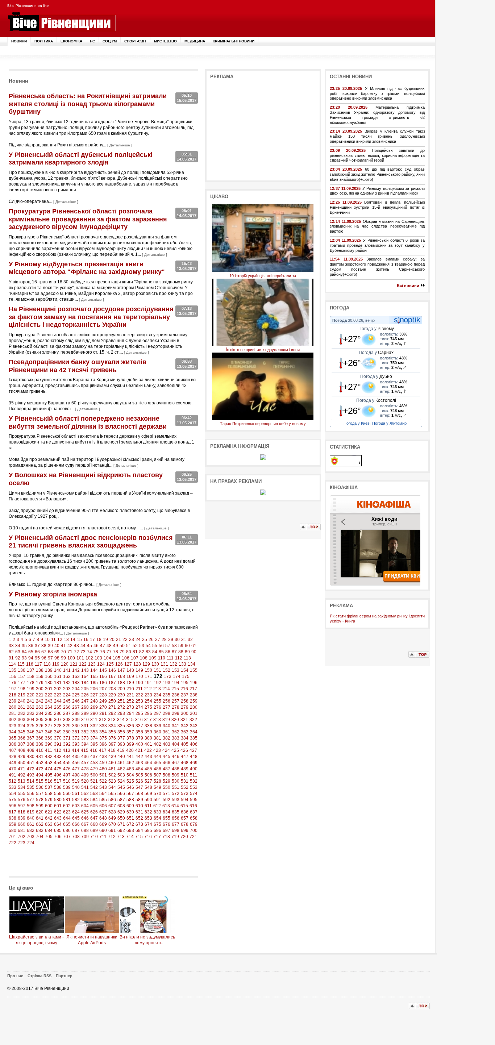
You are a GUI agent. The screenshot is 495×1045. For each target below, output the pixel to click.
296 (148, 713)
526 (139, 781)
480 (103, 768)
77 (109, 651)
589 (139, 799)
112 (178, 658)
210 (130, 688)
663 (49, 824)
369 (49, 738)
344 (12, 731)
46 (96, 645)
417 (103, 750)
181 (58, 682)
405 (184, 744)
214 (166, 688)
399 (130, 744)
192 (157, 682)
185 (94, 682)
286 (58, 713)
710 (94, 836)
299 (175, 713)
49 (115, 645)
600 (49, 805)
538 (58, 787)
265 (58, 707)
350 (67, 731)
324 (21, 725)
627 (103, 812)
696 (157, 830)
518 (67, 781)
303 (21, 719)
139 (49, 670)
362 (175, 731)
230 (121, 695)
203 (67, 688)
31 (183, 639)
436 (85, 756)
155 (193, 670)
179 (39, 682)
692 (121, 830)
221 (39, 695)
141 (67, 670)
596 (12, 805)
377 (121, 738)
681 (21, 830)
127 (128, 664)
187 (112, 682)
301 (193, 713)
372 (76, 738)
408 (21, 750)
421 (139, 750)
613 (166, 805)
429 (21, 756)
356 (121, 731)
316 (139, 719)
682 (30, 830)
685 (58, 830)
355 (112, 731)
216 (184, 688)
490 (193, 768)
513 (21, 781)
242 (39, 701)
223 (58, 695)
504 (130, 775)
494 (39, 775)
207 (103, 688)
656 (175, 818)
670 (112, 824)
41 (63, 645)
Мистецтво (165, 41)
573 (184, 793)
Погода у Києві (357, 423)
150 (148, 670)
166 (103, 676)
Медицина (194, 41)
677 (175, 824)
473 (39, 768)
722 (12, 842)
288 (76, 713)
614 (175, 805)
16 (85, 639)
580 (58, 799)
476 (67, 768)
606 (103, 805)
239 (12, 701)
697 (166, 830)
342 (184, 725)
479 (94, 768)
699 (184, 830)
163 (76, 676)
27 (157, 639)
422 (148, 750)
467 (175, 762)
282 (21, 713)
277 (166, 707)
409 (30, 750)
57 (167, 645)
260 (12, 707)
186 (103, 682)
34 (17, 645)
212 (148, 688)
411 (48, 750)
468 (184, 762)
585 (103, 799)
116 (29, 664)
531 (184, 781)
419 (121, 750)
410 (39, 750)
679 (193, 824)
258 (184, 701)
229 (112, 695)
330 (76, 725)
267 (76, 707)
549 (157, 787)
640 (30, 818)
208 (112, 688)
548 (148, 787)
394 (85, 744)
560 (67, 793)
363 (184, 731)
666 (76, 824)
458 (94, 762)
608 (121, 805)
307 (58, 719)
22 (125, 639)
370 (58, 738)
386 (12, 744)
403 (166, 744)
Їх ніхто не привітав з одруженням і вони (263, 349)
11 (53, 639)
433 (58, 756)
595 (193, 799)
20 (112, 639)
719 (175, 836)
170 (139, 676)
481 (112, 768)
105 (116, 658)
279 (184, 707)
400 (139, 744)
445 (166, 756)
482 (121, 768)
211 (139, 688)
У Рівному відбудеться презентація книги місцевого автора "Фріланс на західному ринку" (87, 268)
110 (161, 658)
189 (130, 682)
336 (130, 725)
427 (193, 750)
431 (39, 756)
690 (103, 830)
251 (121, 701)
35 (24, 645)
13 (66, 639)
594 (184, 799)
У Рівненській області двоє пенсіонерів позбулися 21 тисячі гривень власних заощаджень (91, 541)
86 (167, 651)
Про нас (15, 976)
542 (94, 787)
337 (139, 725)
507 (157, 775)
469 (193, 762)
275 (148, 707)
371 (67, 738)
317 (148, 719)
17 (92, 639)
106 (125, 658)
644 (67, 818)
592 (166, 799)
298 (166, 713)
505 (139, 775)
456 (76, 762)
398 (121, 744)
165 (94, 676)
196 (193, 682)
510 (184, 775)
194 (175, 682)
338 (148, 725)
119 (55, 664)
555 (21, 793)
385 (193, 738)
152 (166, 670)
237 (184, 695)
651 (130, 818)
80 (128, 651)
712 (112, 836)
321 (184, 719)
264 (49, 707)
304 (30, 719)
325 (30, 725)
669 (103, 824)
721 (193, 836)
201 (49, 688)
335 (121, 725)
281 (12, 713)
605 (94, 805)
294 (130, 713)
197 (12, 688)
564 (103, 793)
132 (173, 664)
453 (49, 762)
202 (58, 688)
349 (58, 731)
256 (166, 701)
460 (112, 762)
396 (103, 744)
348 (49, 731)
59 (180, 645)
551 (175, 787)
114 (12, 664)
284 (39, 713)
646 (85, 818)
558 (49, 793)
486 (157, 768)
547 (139, 787)
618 (21, 812)
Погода (339, 320)
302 (12, 719)
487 (166, 768)
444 (157, 756)
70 (63, 651)
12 (59, 639)
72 (76, 651)
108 (143, 658)
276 (157, 707)
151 (157, 670)
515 (39, 781)
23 (131, 639)
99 (63, 658)
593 (175, 799)
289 (85, 713)
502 (112, 775)
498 (76, 775)
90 (193, 651)
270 (103, 707)
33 (11, 645)
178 (30, 682)
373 (85, 738)
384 (184, 738)
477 (76, 768)
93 (24, 658)
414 (75, 750)
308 (67, 719)
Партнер (64, 976)
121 (74, 664)
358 (139, 731)
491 (12, 775)
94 (30, 658)
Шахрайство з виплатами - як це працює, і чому (36, 939)
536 (39, 787)
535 (30, 787)
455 (67, 762)
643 (58, 818)
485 (148, 768)
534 (21, 787)
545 (121, 787)
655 (166, 818)
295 (139, 713)
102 (89, 658)
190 (139, 682)
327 (49, 725)
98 (56, 658)
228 (103, 695)
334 (112, 725)
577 (30, 799)
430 (30, 756)
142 (76, 670)
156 (12, 676)
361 (166, 731)
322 (193, 719)
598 (30, 805)
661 (30, 824)
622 (58, 812)
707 (67, 836)
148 (130, 670)
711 (103, 836)
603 (76, 805)
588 (130, 799)
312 (103, 719)
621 (49, 812)
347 (39, 731)
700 (193, 830)
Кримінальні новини (233, 41)
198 (21, 688)
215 (175, 688)
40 (56, 645)
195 (184, 682)
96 (43, 658)
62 (11, 651)
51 (128, 645)
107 (134, 658)
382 (166, 738)
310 (85, 719)
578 (39, 799)
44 (83, 645)
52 (135, 645)
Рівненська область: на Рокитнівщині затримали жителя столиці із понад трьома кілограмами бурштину (88, 103)
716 (148, 836)
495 (49, 775)
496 (58, 775)
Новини (19, 41)
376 (112, 738)
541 (85, 787)
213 (157, 688)
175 (186, 676)
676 (166, 824)
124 (101, 664)
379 (139, 738)
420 (130, 750)
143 (85, 670)
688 (85, 830)
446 (175, 756)
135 (12, 670)
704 (39, 836)
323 (12, 725)
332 (94, 725)
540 (76, 787)
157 (21, 676)
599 (39, 805)
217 (193, 688)
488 (175, 768)
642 (49, 818)
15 (79, 639)
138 (39, 670)
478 (85, 768)
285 (49, 713)
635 (175, 812)
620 (39, 812)
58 (174, 645)
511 (193, 775)
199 (30, 688)
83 (148, 651)
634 (166, 812)
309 (76, 719)
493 (30, 775)
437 (94, 756)
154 (184, 670)
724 (30, 842)
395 (94, 744)
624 (76, 812)
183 (76, 682)
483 (130, 768)
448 (193, 756)
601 (58, 805)
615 (184, 805)
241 (30, 701)
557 (39, 793)
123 (92, 664)
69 (56, 651)
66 (37, 651)
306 (49, 719)
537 (49, 787)
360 (157, 731)
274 (139, 707)
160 (49, 676)
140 (58, 670)
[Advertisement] (299, 18)
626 (94, 812)
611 (148, 805)
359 (148, 731)
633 (157, 812)
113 (187, 658)
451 (30, 762)
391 (58, 744)
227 (94, 695)
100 (71, 658)
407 (12, 750)
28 (164, 639)
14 (72, 639)
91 (11, 658)
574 (193, 793)
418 (112, 750)
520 (85, 781)
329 (67, 725)
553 (193, 787)
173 (167, 676)
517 (58, 781)
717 (157, 836)
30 (177, 639)
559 (58, 793)
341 (175, 725)
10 (47, 639)
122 (83, 664)
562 (85, 793)
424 (166, 750)
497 (67, 775)
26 (151, 639)
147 (121, 670)
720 (184, 836)
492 (21, 775)
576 (21, 799)
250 (112, 701)
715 (139, 836)
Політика (43, 41)
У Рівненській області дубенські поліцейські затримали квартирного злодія (81, 158)
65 (30, 651)
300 (184, 713)
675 (157, 824)
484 (139, 768)
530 (175, 781)
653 (148, 818)
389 (39, 744)
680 (12, 830)
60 (187, 645)
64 (24, 651)
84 (154, 651)
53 (141, 645)
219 (21, 695)
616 (193, 805)
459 (103, 762)
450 (21, 762)
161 (58, 676)
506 (148, 775)
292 (112, 713)
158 (30, 676)
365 (12, 738)
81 (135, 651)
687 (76, 830)
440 (121, 756)
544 (112, 787)
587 (121, 799)
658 (193, 818)
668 (94, 824)
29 (170, 639)
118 (47, 664)
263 (39, 707)
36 (30, 645)
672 (130, 824)
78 (115, 651)
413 (66, 750)
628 (112, 812)
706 (58, 836)
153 (175, 670)
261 (21, 707)
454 (58, 762)
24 (138, 639)
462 (130, 762)
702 (21, 836)
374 (94, 738)
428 (12, 756)
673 (139, 824)
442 (139, 756)
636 (184, 812)
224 (67, 695)
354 (103, 731)
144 (94, 670)
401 (148, 744)
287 (67, 713)
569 (148, 793)
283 (30, 713)
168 (121, 676)
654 (157, 818)
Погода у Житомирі (389, 423)
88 (180, 651)
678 (184, 824)
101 (80, 658)
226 (85, 695)
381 (157, 738)
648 (103, 818)
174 (176, 676)
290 (94, 713)
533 (12, 787)
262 (30, 707)
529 (166, 781)
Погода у (376, 328)
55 (154, 645)
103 (98, 658)
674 (148, 824)
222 (49, 695)
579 (49, 799)
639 (21, 818)
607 (112, 805)
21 (118, 639)
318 (157, 719)
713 (121, 836)
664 (58, 824)
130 (155, 664)
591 (157, 799)
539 (67, 787)
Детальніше (119, 145)
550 (166, 787)
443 (148, 756)
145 (103, 670)
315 (130, 719)
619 (30, 812)
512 (12, 781)
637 (193, 812)
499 (85, 775)
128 (137, 664)
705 (49, 836)
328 (58, 725)
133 (182, 664)
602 (67, 805)
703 (30, 836)
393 (76, 744)
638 (12, 818)
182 (67, 682)
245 (67, 701)
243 (49, 701)
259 (193, 701)
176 (12, 682)
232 (139, 695)
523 (112, 781)
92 (17, 658)
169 (130, 676)
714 (130, 836)
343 (193, 725)
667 (85, 824)
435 (76, 756)
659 (12, 824)
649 (112, 818)
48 (109, 645)
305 (39, 719)
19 (105, 639)
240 (21, 701)
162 (67, 676)
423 (157, 750)
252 (130, 701)
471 (21, 768)
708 (76, 836)
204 (76, 688)
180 (49, 682)
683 (39, 830)
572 (175, 793)
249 (103, 701)
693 (130, 830)
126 (119, 664)
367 (30, 738)
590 (148, 799)
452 (39, 762)
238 (193, 695)
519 (76, 781)
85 (161, 651)
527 (148, 781)
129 (146, 664)
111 (170, 658)
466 (166, 762)
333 (103, 725)
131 (164, 664)
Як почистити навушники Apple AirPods (91, 939)
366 (21, 738)
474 (49, 768)
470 (12, 768)
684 (49, 830)
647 (94, 818)
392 (67, 744)
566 (121, 793)
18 (98, 639)
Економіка (71, 41)
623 (67, 812)
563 (94, 793)
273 (130, 707)
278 (175, 707)
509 (175, 775)
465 (157, 762)
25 (144, 639)
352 (85, 731)
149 (139, 670)
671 (121, 824)
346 (30, 731)
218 (12, 695)
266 (67, 707)
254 (148, 701)
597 (21, 805)
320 (175, 719)
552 (184, 787)
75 (96, 651)
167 (112, 676)
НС (92, 41)
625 (85, 812)
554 (12, 793)
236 (175, 695)
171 (148, 676)
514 (30, 781)
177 (21, 682)
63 (17, 651)
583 (85, 799)
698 (175, 830)
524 (121, 781)
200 (39, 688)
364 (193, 731)
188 (121, 682)
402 (157, 744)
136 (21, 670)
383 (175, 738)
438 (103, 756)
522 (103, 781)
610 (139, 805)
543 (103, 787)
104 (107, 658)
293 (121, 713)
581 (67, 799)
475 (58, 768)
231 (130, 695)
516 (49, 781)
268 (85, 707)
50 (122, 645)
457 (85, 762)
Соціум (110, 41)
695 (148, 830)
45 (89, 645)
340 (166, 725)
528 (157, 781)
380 (148, 738)
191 (148, 682)
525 (130, 781)
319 (166, 719)
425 (175, 750)
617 (12, 812)
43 (76, 645)
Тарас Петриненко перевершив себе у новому (263, 423)
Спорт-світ (135, 41)
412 (57, 750)
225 (76, 695)
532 (193, 781)
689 (94, 830)
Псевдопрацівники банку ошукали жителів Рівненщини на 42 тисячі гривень (77, 366)
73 (83, 651)
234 (157, 695)
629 (121, 812)
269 (94, 707)
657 (184, 818)
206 (94, 688)
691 (112, 830)
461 (121, 762)
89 (187, 651)
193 (166, 682)
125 (110, 664)
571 (166, 793)
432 (49, 756)
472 (30, 768)
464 (148, 762)
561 (76, 793)
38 (43, 645)
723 (21, 842)
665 (67, 824)
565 (112, 793)
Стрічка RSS (39, 976)
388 (30, 744)
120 (64, 664)
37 (37, 645)
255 (157, 701)
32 (190, 639)
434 (67, 756)
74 (89, 651)
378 (130, 738)
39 (50, 645)
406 (193, 744)
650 (121, 818)
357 (130, 731)
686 (67, 830)
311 (93, 719)
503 (121, 775)
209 (121, 688)
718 (166, 836)
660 (21, 824)
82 (141, 651)
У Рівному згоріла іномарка (53, 594)
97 (50, 658)
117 (38, 664)
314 (121, 719)
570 (157, 793)
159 (39, 676)
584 (94, 799)
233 (148, 695)
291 (103, 713)
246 (76, 701)
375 (103, 738)
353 (94, 731)
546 (130, 787)
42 (69, 645)
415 (84, 750)
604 (85, 805)
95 (37, 658)
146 (112, 670)
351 (76, 731)
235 (166, 695)
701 (12, 836)
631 (139, 812)
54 (148, 645)
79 (122, 651)
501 (103, 775)
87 (174, 651)
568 (139, 793)
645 (76, 818)
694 (139, 830)
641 (39, 818)
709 (85, 836)
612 (157, 805)
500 (94, 775)
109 (153, 658)
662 (39, 824)
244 (58, 701)
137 (30, 670)
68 (50, 651)
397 (112, 744)
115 (21, 664)
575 (12, 799)
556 (30, 793)
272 (121, 707)
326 (39, 725)
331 (85, 725)
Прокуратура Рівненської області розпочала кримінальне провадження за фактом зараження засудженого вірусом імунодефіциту (88, 219)
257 (175, 701)
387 (21, 744)
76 (102, 651)
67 (43, 651)
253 (139, 701)
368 (39, 738)
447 (184, 756)
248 (94, 701)
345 (21, 731)
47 (102, 645)
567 (130, 793)
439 (112, 756)
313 (112, 719)
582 (76, 799)
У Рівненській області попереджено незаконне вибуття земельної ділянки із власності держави (88, 422)
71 (69, 651)
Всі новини (408, 285)
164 (85, 676)
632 (148, 812)
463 (139, 762)
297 (157, 713)
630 (130, 812)
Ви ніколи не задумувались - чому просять (147, 939)
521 (94, 781)
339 (157, 725)
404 (175, 744)
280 (193, 707)
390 (49, 744)
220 (30, 695)
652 (139, 818)
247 (85, 701)
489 (184, 768)
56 (161, 645)
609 (130, 805)
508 (166, 775)
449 (12, 762)
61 (193, 645)
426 (184, 750)
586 (112, 799)
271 (112, 707)
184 (85, 682)
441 (130, 756)
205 (85, 688)
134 (191, 664)
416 (93, 750)
